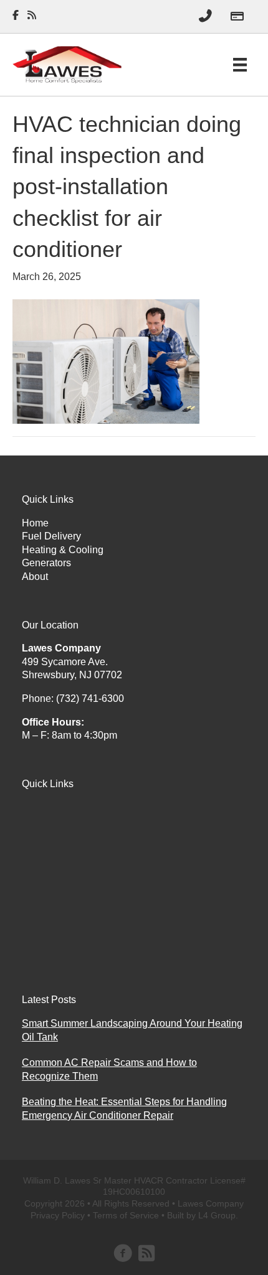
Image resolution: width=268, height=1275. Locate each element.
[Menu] (240, 64)
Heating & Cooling (62, 549)
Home (35, 523)
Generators (46, 563)
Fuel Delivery (51, 536)
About (35, 576)
